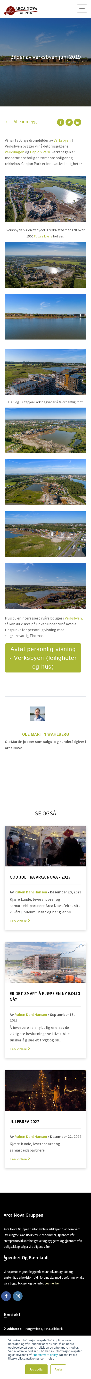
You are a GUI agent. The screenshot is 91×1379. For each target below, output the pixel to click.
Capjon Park (40, 151)
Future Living (43, 236)
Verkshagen (14, 151)
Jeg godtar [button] (36, 1369)
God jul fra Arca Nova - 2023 (40, 877)
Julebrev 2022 (24, 1121)
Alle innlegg (25, 121)
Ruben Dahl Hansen (31, 892)
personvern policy (46, 1355)
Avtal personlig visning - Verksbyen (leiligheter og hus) (43, 658)
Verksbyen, (74, 618)
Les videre (18, 921)
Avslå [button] (58, 1369)
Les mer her (52, 1283)
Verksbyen (62, 140)
